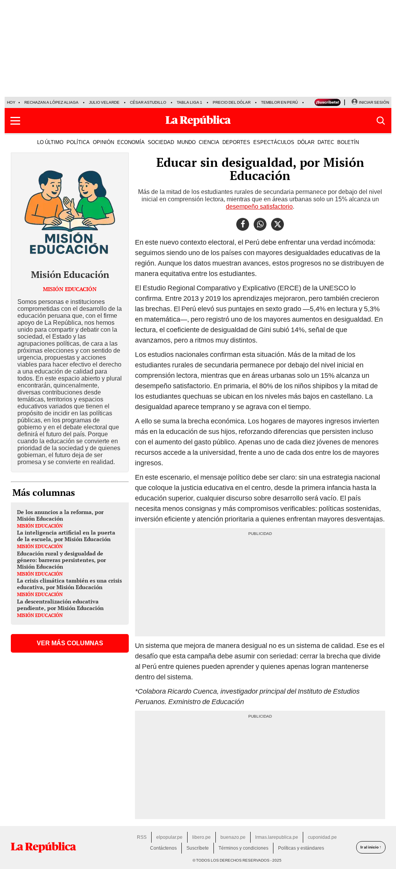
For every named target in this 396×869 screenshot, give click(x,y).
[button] (15, 121)
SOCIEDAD (161, 142)
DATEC (325, 142)
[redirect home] (43, 847)
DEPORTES (236, 142)
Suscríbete (197, 848)
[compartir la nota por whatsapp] (260, 224)
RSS (142, 837)
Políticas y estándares (301, 848)
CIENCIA (209, 142)
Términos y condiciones (243, 848)
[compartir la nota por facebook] (242, 224)
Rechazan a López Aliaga (51, 102)
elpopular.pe (169, 837)
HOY (11, 102)
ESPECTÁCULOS (273, 142)
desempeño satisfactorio (259, 206)
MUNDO (186, 142)
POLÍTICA (78, 142)
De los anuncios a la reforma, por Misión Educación (60, 515)
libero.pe (201, 837)
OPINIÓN (103, 142)
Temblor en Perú (279, 102)
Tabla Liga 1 (189, 102)
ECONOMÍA (131, 142)
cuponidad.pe (322, 837)
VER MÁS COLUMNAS (70, 643)
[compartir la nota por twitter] (277, 224)
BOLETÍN (348, 142)
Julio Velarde (104, 102)
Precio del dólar (232, 102)
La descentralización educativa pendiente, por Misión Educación (60, 605)
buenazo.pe (233, 837)
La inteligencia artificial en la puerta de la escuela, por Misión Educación (66, 536)
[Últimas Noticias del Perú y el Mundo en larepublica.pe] (198, 120)
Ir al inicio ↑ (370, 847)
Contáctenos (163, 848)
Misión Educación (70, 274)
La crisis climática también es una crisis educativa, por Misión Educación (69, 584)
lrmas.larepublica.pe (276, 837)
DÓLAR (305, 142)
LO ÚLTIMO (50, 142)
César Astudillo (148, 102)
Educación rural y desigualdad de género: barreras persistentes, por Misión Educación (61, 560)
